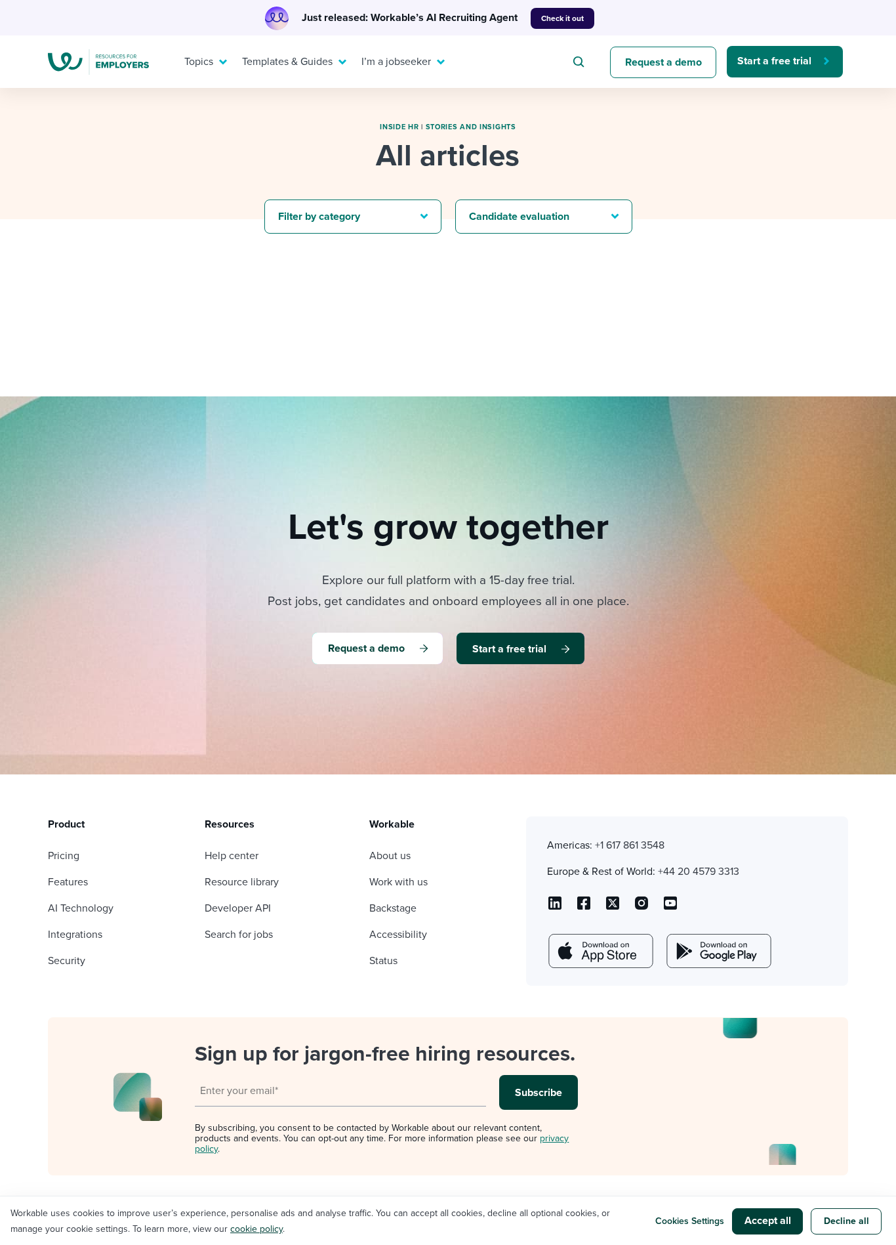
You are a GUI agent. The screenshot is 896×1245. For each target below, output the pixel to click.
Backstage (393, 908)
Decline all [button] (846, 1221)
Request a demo (663, 62)
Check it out (562, 18)
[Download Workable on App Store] (599, 951)
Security (66, 960)
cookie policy (256, 1228)
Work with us (398, 882)
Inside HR (399, 127)
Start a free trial (774, 61)
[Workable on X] (641, 907)
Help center (231, 855)
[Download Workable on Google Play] (717, 951)
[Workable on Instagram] (670, 907)
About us (390, 855)
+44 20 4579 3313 (698, 871)
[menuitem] (202, 62)
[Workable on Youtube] (613, 907)
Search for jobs (239, 934)
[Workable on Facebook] (584, 907)
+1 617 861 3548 (629, 845)
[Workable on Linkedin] (555, 907)
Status (383, 960)
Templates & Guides (287, 61)
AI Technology (80, 908)
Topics (198, 61)
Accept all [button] (767, 1220)
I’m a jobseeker (396, 61)
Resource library (242, 882)
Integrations (75, 934)
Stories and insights (471, 127)
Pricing (63, 855)
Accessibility (398, 934)
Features (68, 882)
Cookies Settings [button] (689, 1221)
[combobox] (580, 61)
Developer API (238, 908)
